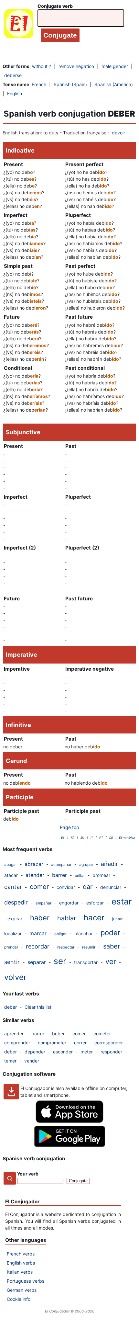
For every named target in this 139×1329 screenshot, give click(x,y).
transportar (86, 962)
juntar (117, 918)
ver (110, 961)
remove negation (76, 66)
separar (36, 962)
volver (15, 977)
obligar (60, 933)
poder (110, 932)
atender (35, 875)
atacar (11, 875)
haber (39, 918)
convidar (66, 887)
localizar (13, 933)
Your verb (27, 1173)
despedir (16, 902)
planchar (83, 933)
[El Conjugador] (19, 25)
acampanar (61, 864)
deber (10, 1007)
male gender (115, 66)
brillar (80, 875)
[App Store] (69, 1121)
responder (111, 1051)
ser (60, 961)
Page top (69, 827)
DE (111, 837)
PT (101, 837)
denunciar (110, 887)
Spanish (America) (113, 84)
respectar (65, 947)
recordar (37, 946)
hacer (94, 917)
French (39, 84)
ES (63, 837)
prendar (11, 947)
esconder (63, 1051)
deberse (13, 75)
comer (39, 887)
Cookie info (18, 1299)
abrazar (34, 864)
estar (122, 901)
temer (10, 1060)
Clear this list (38, 1007)
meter (86, 1051)
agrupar (86, 864)
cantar (13, 886)
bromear (101, 875)
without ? (41, 66)
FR (72, 837)
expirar (14, 918)
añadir (109, 863)
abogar (10, 864)
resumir (88, 947)
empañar (43, 903)
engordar (69, 902)
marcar (38, 933)
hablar (66, 918)
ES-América (127, 837)
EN (82, 837)
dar (87, 887)
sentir (12, 962)
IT (92, 837)
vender (31, 1060)
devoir (118, 132)
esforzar (95, 902)
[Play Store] (69, 1145)
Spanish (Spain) (70, 84)
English (14, 93)
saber (111, 946)
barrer (59, 875)
